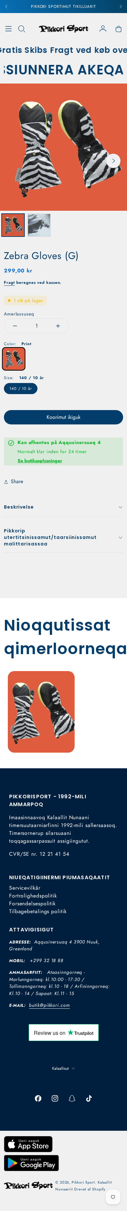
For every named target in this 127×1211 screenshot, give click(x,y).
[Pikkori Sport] (63, 29)
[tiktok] (89, 1098)
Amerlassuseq (19, 314)
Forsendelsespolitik (32, 903)
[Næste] (120, 6)
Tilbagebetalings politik (38, 911)
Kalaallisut (60, 1068)
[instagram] (55, 1098)
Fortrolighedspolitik (33, 895)
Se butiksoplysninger (40, 460)
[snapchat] (72, 1098)
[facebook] (38, 1098)
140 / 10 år (20, 388)
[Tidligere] (6, 6)
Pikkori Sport (83, 1182)
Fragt (9, 282)
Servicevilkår (24, 888)
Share (17, 481)
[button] (21, 29)
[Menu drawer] (8, 29)
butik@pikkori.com (49, 1005)
